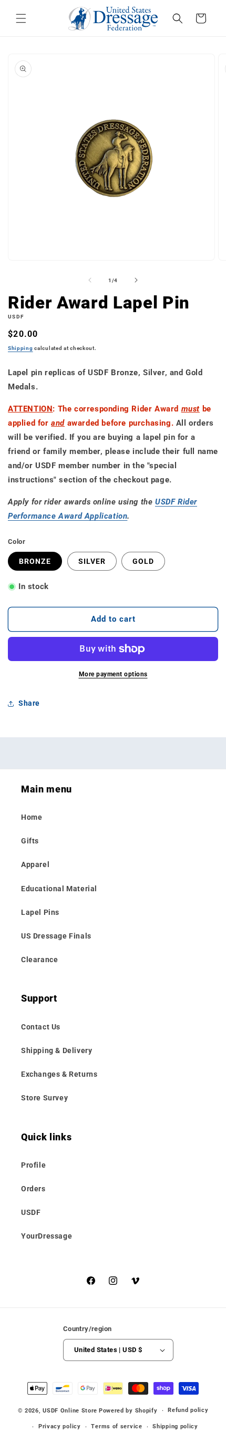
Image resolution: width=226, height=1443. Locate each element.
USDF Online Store (70, 1410)
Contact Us (40, 1027)
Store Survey (44, 1098)
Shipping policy (175, 1426)
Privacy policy (59, 1426)
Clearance (39, 959)
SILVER (92, 561)
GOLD (143, 561)
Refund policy (188, 1410)
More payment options (113, 674)
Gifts (30, 841)
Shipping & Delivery (56, 1050)
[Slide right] (136, 280)
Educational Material (59, 888)
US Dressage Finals (56, 936)
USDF (30, 1212)
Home (31, 817)
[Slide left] (89, 280)
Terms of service (116, 1426)
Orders (33, 1188)
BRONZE (35, 561)
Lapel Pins (40, 912)
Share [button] (29, 703)
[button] (21, 18)
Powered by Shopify (128, 1410)
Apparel (35, 864)
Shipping (20, 348)
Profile (33, 1165)
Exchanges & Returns (59, 1074)
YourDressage (46, 1236)
